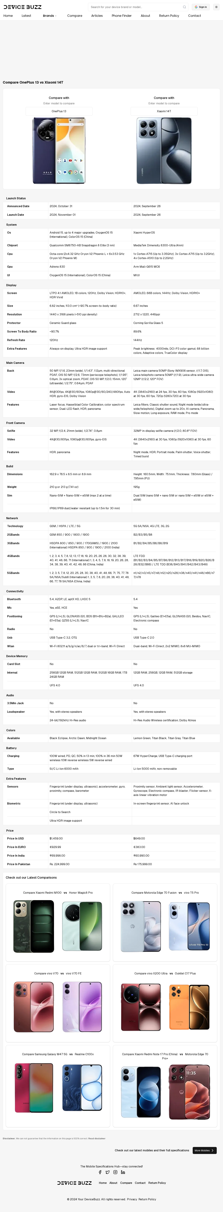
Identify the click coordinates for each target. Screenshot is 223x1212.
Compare (74, 15)
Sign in (203, 7)
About (145, 15)
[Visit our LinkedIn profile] (123, 1172)
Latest (26, 15)
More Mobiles (202, 1150)
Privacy (132, 1199)
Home (8, 15)
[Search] (184, 7)
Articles (97, 15)
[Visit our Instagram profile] (115, 1172)
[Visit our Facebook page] (100, 1172)
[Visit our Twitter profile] (108, 1172)
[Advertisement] (111, 46)
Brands (48, 15)
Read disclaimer (96, 1138)
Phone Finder (122, 15)
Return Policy (169, 15)
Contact (194, 15)
